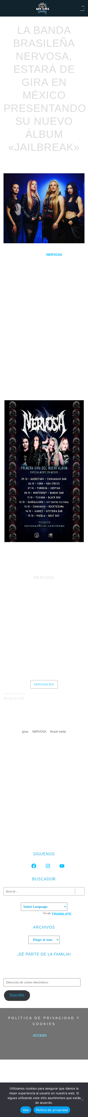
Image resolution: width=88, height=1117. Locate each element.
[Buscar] (79, 891)
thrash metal (58, 731)
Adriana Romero (44, 158)
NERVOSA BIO (44, 684)
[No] (82, 1099)
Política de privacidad (52, 1110)
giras (25, 731)
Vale (26, 1110)
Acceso (40, 1035)
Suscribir (16, 995)
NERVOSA (39, 731)
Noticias (69, 158)
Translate (61, 914)
